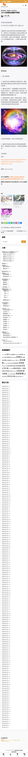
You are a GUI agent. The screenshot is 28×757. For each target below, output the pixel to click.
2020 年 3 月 (5, 537)
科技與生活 (5, 317)
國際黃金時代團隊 (19, 750)
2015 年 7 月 (5, 647)
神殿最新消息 (6, 305)
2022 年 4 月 (5, 488)
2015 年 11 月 (5, 639)
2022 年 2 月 (5, 492)
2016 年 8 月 (5, 621)
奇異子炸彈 (13, 357)
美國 (24, 368)
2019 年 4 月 (5, 558)
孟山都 (13, 360)
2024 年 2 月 (5, 445)
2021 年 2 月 (5, 515)
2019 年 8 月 (5, 550)
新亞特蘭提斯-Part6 (21, 231)
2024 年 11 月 (5, 427)
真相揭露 (18, 366)
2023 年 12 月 (5, 449)
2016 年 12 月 (5, 613)
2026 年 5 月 (5, 392)
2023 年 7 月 (5, 458)
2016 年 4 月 (5, 629)
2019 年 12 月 (5, 543)
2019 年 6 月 (5, 554)
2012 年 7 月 (5, 717)
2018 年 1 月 (5, 588)
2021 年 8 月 (5, 503)
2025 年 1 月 (5, 423)
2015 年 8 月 (5, 645)
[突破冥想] (6, 198)
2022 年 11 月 (5, 474)
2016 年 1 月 (5, 635)
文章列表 (4, 308)
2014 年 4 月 (5, 676)
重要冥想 (9, 10)
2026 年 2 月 (5, 398)
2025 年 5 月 (5, 415)
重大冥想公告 (14, 10)
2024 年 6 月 (5, 437)
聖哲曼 (11, 371)
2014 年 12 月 (5, 660)
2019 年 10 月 (5, 547)
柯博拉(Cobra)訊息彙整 (8, 252)
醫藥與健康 (5, 313)
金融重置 (20, 371)
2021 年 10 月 (5, 500)
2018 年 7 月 (5, 576)
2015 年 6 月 (5, 649)
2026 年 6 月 (5, 390)
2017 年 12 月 (5, 590)
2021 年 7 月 (5, 505)
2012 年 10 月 (5, 711)
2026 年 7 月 (5, 388)
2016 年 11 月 (5, 615)
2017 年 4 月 (5, 605)
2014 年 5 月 (5, 674)
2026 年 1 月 (5, 400)
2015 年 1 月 (5, 658)
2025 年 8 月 (5, 409)
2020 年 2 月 (5, 539)
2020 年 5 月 (5, 533)
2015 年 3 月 (5, 654)
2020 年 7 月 (5, 529)
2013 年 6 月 (5, 696)
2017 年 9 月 (5, 596)
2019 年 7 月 (5, 552)
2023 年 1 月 (5, 470)
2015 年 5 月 (5, 650)
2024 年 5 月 (5, 439)
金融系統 (14, 371)
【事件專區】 (5, 286)
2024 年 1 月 (5, 447)
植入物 (5, 365)
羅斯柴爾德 (17, 368)
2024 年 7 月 (5, 435)
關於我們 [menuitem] (9, 1)
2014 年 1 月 (5, 682)
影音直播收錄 (5, 279)
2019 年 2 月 (5, 562)
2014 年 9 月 (5, 666)
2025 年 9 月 (5, 407)
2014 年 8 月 (5, 668)
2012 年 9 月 (5, 713)
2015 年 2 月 (5, 656)
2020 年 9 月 (5, 525)
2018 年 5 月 (5, 580)
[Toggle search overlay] (23, 5)
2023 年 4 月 (5, 464)
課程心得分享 (6, 266)
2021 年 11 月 (5, 498)
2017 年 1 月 (5, 611)
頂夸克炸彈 (11, 376)
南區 (5, 291)
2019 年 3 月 (5, 560)
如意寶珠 (4, 360)
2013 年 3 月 (5, 701)
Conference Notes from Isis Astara (11, 343)
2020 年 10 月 (5, 523)
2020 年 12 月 (5, 519)
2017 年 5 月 (5, 603)
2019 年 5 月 (5, 556)
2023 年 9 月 (5, 454)
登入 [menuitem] (26, 1)
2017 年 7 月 (5, 600)
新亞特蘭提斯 (15, 363)
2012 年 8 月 (5, 715)
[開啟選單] (25, 5)
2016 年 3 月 (5, 631)
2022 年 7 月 (5, 482)
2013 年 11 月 (5, 686)
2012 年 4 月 (5, 723)
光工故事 (5, 311)
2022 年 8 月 (5, 480)
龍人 (23, 376)
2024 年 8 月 (5, 433)
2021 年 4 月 (5, 511)
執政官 (9, 357)
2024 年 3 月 (5, 443)
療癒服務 (4, 332)
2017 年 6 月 (5, 601)
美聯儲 (3, 371)
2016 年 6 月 (5, 625)
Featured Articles (7, 341)
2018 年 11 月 (5, 568)
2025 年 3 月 (5, 419)
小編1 (8, 15)
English (3, 339)
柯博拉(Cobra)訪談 (7, 258)
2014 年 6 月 (5, 672)
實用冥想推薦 (6, 274)
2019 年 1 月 (5, 564)
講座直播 (5, 280)
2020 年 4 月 (5, 535)
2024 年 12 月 (5, 425)
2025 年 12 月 (5, 402)
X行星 (3, 354)
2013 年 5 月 (5, 697)
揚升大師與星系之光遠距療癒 (9, 337)
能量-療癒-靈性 (6, 315)
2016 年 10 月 (5, 617)
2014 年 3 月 (5, 678)
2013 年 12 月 (5, 684)
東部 (5, 297)
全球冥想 (20, 354)
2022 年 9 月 (5, 478)
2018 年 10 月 (5, 570)
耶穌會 (8, 371)
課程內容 (5, 268)
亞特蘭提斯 (12, 354)
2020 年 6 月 (5, 531)
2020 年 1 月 (5, 541)
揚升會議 (10, 363)
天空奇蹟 (5, 323)
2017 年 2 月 (5, 609)
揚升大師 (6, 363)
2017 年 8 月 (5, 598)
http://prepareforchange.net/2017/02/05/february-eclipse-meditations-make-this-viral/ (14, 162)
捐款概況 (4, 263)
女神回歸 (5, 325)
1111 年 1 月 (4, 727)
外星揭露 (5, 321)
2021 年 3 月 (5, 513)
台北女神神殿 (5, 302)
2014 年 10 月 (5, 664)
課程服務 (4, 265)
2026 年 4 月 (5, 394)
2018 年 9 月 (5, 572)
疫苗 (14, 366)
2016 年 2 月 (5, 633)
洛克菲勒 (10, 366)
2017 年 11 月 (5, 592)
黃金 (16, 376)
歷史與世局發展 (6, 309)
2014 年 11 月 (5, 662)
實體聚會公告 (6, 299)
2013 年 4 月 (5, 699)
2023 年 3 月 (5, 466)
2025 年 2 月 (5, 421)
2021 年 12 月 (5, 496)
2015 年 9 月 (5, 643)
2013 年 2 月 (5, 703)
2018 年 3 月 (5, 584)
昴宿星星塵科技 (6, 335)
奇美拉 (19, 357)
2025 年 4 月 (5, 417)
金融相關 (5, 319)
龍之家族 (19, 376)
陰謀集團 (20, 373)
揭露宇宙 (5, 327)
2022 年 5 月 (5, 486)
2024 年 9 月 (5, 431)
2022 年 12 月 (5, 472)
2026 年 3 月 (5, 396)
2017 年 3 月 (5, 607)
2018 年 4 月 (5, 582)
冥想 (5, 357)
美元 (21, 368)
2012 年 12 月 (5, 707)
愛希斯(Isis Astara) (7, 256)
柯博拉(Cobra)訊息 (7, 254)
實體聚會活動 (5, 288)
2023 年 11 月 (5, 451)
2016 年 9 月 (5, 619)
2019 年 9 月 (5, 549)
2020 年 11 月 (5, 521)
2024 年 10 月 (5, 429)
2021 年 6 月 (5, 507)
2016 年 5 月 (5, 627)
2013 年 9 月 (5, 690)
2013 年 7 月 (5, 694)
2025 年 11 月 (5, 403)
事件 (8, 354)
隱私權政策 (14, 751)
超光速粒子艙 (6, 333)
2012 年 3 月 (5, 725)
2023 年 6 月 (5, 460)
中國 (5, 354)
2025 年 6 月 (5, 413)
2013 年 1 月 (5, 705)
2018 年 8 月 (5, 574)
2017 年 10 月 (5, 594)
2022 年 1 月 (5, 494)
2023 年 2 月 (5, 468)
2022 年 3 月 (5, 490)
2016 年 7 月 (5, 623)
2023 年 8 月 (5, 456)
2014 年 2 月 (5, 680)
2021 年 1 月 (5, 517)
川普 (16, 360)
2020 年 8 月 (5, 527)
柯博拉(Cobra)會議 (7, 260)
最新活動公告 (3, 10)
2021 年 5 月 (5, 509)
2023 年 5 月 (5, 462)
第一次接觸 (11, 368)
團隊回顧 (5, 284)
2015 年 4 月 (5, 652)
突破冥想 (3, 201)
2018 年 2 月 (5, 586)
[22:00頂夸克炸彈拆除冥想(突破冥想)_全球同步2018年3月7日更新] (18, 198)
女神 (23, 357)
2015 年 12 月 (5, 637)
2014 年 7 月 (5, 670)
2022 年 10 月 (5, 476)
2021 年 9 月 (5, 502)
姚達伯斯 (9, 360)
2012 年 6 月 (5, 719)
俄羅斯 (17, 354)
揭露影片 (5, 282)
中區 (5, 295)
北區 (5, 293)
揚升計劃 (5, 329)
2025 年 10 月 (5, 405)
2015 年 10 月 (5, 641)
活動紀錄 (5, 303)
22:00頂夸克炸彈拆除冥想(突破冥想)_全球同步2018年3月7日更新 (18, 203)
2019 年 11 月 (5, 545)
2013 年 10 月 (5, 688)
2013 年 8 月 (5, 692)
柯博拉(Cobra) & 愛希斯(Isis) (8, 251)
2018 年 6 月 (5, 578)
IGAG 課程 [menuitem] (4, 1)
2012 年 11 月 (5, 709)
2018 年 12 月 (5, 566)
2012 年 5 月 (5, 721)
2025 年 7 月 (5, 411)
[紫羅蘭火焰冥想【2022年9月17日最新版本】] (6, 212)
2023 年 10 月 (5, 452)
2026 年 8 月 (5, 386)
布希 (18, 360)
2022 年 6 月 (5, 484)
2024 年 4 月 (5, 441)
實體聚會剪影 (6, 290)
